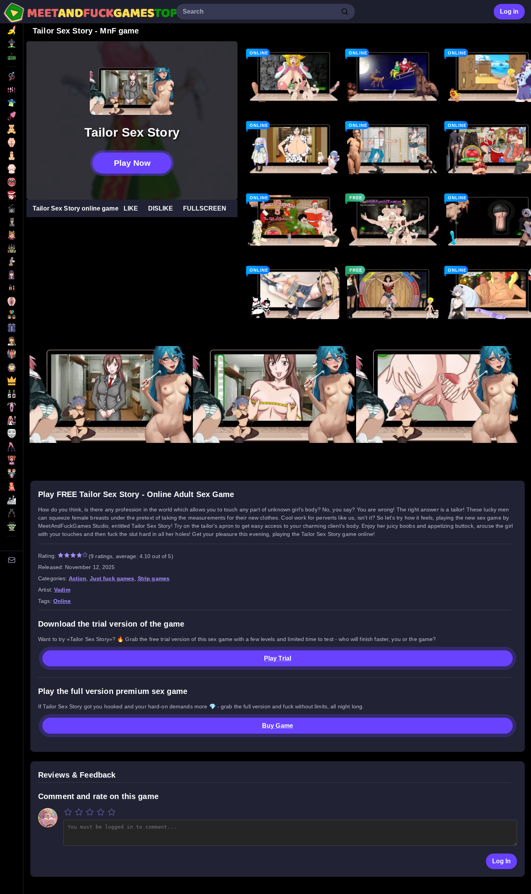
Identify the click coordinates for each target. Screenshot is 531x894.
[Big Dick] (11, 155)
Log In (501, 861)
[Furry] (11, 235)
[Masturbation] (11, 327)
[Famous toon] (11, 221)
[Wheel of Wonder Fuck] (392, 293)
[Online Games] (11, 43)
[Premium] (11, 380)
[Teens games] (11, 460)
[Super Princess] (293, 75)
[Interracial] (11, 288)
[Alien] (11, 102)
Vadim (62, 590)
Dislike (160, 208)
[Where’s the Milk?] (293, 148)
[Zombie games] (11, 526)
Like (131, 208)
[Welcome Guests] (392, 75)
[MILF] (11, 341)
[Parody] (11, 367)
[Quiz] (11, 393)
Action (78, 578)
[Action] (11, 76)
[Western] (11, 513)
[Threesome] (11, 473)
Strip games (153, 578)
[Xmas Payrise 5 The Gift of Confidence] (293, 220)
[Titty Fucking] (11, 486)
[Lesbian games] (11, 314)
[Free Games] (11, 56)
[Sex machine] (11, 407)
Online (62, 601)
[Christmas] (11, 195)
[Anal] (11, 116)
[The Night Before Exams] (293, 293)
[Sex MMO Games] (11, 420)
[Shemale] (11, 433)
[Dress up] (11, 208)
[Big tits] (11, 169)
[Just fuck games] (11, 301)
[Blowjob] (11, 182)
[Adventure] (11, 89)
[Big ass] (11, 142)
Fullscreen (204, 208)
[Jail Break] (392, 148)
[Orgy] (11, 354)
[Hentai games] (11, 274)
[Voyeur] (11, 499)
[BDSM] (11, 129)
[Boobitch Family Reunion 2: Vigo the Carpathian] (392, 220)
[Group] (11, 248)
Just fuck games (112, 578)
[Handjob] (11, 261)
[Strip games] (11, 446)
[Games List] (11, 30)
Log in (509, 11)
